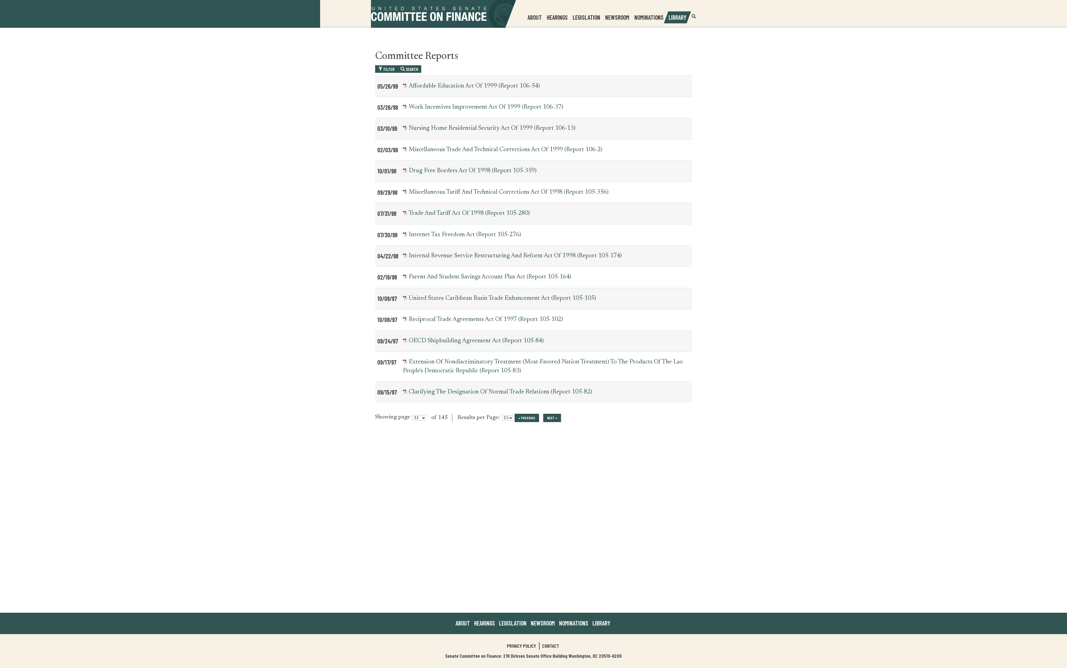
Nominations (649, 17)
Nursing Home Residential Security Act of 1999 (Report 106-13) (492, 128)
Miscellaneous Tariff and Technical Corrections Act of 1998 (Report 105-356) (509, 192)
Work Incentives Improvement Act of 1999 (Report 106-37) (486, 107)
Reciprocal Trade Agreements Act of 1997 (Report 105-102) (486, 319)
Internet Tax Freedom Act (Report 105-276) (465, 235)
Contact (550, 646)
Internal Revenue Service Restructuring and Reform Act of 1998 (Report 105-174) (515, 256)
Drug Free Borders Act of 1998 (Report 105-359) (473, 171)
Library (677, 17)
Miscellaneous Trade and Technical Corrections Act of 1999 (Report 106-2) (505, 150)
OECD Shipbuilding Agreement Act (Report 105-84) (476, 341)
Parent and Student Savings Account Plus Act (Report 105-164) (490, 277)
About (462, 623)
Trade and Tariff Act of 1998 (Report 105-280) (469, 213)
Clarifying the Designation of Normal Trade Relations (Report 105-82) (500, 392)
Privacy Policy (521, 646)
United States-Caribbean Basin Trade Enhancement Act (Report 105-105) (502, 298)
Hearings (557, 17)
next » (552, 417)
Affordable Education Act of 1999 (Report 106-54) (474, 86)
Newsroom (543, 623)
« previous (526, 417)
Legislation (586, 17)
